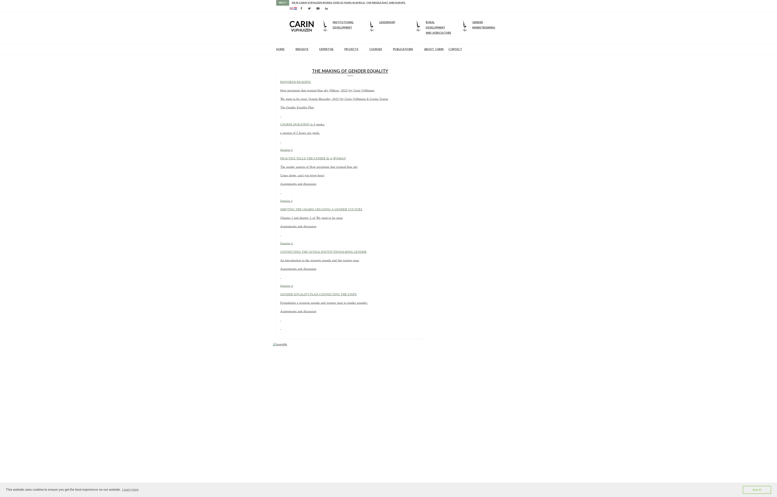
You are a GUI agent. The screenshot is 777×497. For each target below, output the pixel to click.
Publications (403, 49)
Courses (375, 49)
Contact (455, 49)
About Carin (434, 49)
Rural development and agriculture (438, 27)
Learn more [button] (130, 489)
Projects (351, 49)
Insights (302, 49)
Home (280, 49)
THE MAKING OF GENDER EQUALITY (350, 70)
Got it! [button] (757, 489)
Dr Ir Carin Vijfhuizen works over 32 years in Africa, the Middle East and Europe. (349, 2)
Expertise (326, 49)
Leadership (387, 22)
